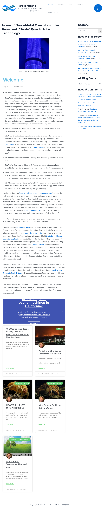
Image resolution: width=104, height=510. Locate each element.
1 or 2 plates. (39, 147)
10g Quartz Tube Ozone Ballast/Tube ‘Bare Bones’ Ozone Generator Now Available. (90, 96)
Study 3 (7, 273)
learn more (10, 144)
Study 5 (20, 273)
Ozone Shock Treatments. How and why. (16, 464)
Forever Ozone (27, 5)
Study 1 (55, 270)
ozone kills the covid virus (33, 233)
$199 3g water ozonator (33, 210)
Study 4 (14, 273)
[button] (64, 4)
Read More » (10, 368)
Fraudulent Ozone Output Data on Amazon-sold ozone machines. (89, 43)
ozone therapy (38, 245)
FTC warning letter (23, 227)
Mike (80, 94)
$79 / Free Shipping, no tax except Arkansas (36, 193)
